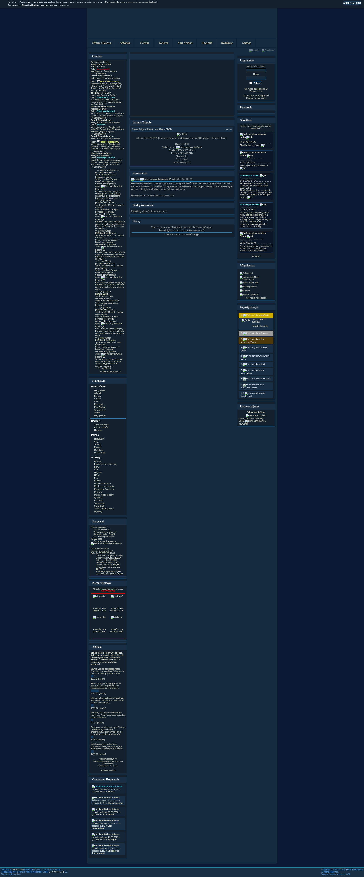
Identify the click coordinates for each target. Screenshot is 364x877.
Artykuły (125, 42)
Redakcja (227, 42)
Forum (144, 42)
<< (227, 129)
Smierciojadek (103, 69)
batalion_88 (166, 179)
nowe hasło (260, 98)
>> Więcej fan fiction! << (110, 371)
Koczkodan (116, 543)
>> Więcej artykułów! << (108, 170)
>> (231, 129)
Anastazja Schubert (106, 97)
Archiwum (255, 256)
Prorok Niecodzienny (110, 78)
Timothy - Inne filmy (255, 418)
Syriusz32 (101, 125)
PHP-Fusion (18, 869)
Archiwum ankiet (108, 770)
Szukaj (246, 42)
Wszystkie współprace (256, 298)
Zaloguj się (136, 211)
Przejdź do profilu (260, 326)
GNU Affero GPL (56, 872)
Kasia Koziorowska (110, 300)
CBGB (169, 129)
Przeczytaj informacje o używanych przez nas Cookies (130, 2)
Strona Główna (101, 42)
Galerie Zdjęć (138, 129)
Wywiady (105, 155)
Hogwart (206, 42)
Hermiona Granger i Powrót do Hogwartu (107, 180)
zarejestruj (177, 230)
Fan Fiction (185, 42)
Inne (103, 66)
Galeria (163, 42)
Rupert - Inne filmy (155, 129)
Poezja (107, 298)
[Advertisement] (182, 87)
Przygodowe (110, 184)
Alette (199, 147)
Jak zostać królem (256, 412)
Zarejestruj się (256, 91)
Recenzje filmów (108, 95)
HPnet (103, 109)
